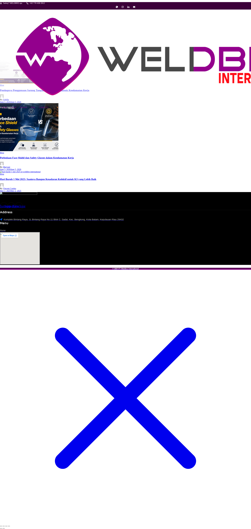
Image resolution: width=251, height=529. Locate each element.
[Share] (6, 526)
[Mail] (134, 7)
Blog (33, 107)
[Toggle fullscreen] (4, 526)
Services (23, 107)
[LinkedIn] (128, 7)
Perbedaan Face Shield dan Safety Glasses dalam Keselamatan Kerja (37, 157)
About (13, 107)
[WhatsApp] (117, 7)
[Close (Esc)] (9, 526)
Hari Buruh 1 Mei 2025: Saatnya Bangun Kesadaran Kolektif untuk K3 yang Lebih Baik (48, 179)
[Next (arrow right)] (4, 528)
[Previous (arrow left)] (1, 528)
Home (4, 107)
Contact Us (43, 107)
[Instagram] (123, 7)
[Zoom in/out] (1, 526)
